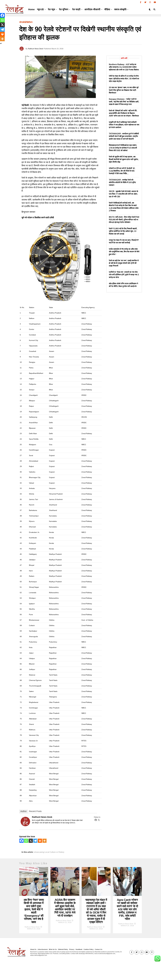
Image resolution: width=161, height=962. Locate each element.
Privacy (71, 949)
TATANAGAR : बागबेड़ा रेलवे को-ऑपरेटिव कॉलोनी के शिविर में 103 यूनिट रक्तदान (122, 182)
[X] (31, 841)
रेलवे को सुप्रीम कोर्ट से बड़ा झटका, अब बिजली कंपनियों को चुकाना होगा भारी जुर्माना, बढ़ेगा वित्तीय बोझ (123, 159)
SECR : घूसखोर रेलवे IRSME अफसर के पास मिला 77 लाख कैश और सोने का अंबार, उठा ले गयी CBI (123, 194)
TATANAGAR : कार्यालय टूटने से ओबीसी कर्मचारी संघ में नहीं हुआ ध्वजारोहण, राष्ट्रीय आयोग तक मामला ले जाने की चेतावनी (124, 136)
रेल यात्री (76, 9)
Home (31, 9)
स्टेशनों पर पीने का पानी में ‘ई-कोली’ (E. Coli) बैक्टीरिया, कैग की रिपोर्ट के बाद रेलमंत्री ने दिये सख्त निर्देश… (122, 171)
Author (23, 811)
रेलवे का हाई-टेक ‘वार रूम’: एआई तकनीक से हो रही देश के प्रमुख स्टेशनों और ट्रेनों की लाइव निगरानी (124, 263)
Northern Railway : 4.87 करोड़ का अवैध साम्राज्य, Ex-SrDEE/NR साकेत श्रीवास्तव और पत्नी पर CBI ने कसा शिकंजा (124, 67)
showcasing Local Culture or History (49, 852)
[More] (44, 841)
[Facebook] (95, 819)
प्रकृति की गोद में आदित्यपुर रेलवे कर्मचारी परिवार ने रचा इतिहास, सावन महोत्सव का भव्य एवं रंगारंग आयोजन (124, 124)
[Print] (40, 841)
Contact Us (98, 949)
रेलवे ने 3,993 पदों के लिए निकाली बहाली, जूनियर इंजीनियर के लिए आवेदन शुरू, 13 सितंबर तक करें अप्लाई (123, 231)
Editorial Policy (63, 949)
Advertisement (43, 949)
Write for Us (53, 949)
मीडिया (107, 9)
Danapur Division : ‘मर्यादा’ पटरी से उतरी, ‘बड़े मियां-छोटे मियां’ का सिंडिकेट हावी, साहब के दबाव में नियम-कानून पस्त (124, 101)
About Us (33, 949)
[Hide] (1, 43)
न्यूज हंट (40, 9)
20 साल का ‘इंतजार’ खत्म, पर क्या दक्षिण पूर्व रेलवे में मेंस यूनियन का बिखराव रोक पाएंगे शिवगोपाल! (123, 90)
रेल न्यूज (51, 9)
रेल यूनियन (63, 9)
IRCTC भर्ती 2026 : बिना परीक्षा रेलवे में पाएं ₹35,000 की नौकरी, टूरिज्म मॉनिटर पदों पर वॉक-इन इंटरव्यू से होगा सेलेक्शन (124, 219)
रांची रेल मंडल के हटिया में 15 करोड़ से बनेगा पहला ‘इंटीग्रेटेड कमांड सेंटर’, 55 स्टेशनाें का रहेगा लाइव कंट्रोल (124, 78)
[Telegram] (35, 841)
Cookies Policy (89, 949)
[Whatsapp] (26, 841)
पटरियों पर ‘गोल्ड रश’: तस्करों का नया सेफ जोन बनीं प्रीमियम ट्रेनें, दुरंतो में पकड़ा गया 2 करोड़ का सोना (124, 274)
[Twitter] (98, 819)
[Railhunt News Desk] (25, 825)
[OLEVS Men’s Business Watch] (59, 301)
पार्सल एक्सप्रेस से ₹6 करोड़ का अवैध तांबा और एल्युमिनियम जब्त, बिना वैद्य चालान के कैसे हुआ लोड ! (124, 251)
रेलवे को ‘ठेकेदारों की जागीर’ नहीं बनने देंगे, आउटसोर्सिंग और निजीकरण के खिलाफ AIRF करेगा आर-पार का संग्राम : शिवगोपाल (124, 113)
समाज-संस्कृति (120, 9)
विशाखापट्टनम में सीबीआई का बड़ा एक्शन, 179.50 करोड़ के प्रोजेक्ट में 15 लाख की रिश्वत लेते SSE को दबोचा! (123, 147)
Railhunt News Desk (35, 49)
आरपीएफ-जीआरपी (92, 9)
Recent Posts (35, 811)
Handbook (79, 949)
